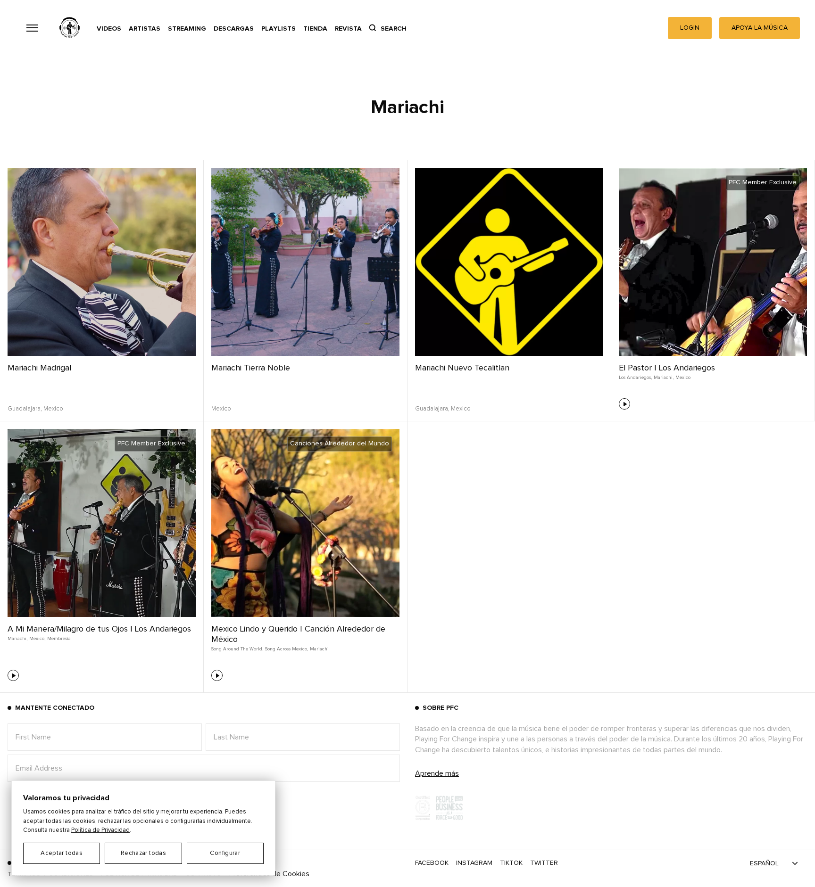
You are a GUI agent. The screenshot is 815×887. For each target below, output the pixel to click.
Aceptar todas (62, 853)
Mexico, (37, 638)
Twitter (544, 863)
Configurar (225, 853)
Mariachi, (664, 377)
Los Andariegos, (635, 377)
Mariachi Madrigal (39, 368)
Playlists (278, 28)
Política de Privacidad (100, 830)
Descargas (234, 28)
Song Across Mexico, (286, 649)
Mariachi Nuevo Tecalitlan (462, 368)
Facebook (432, 863)
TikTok (511, 863)
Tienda (315, 28)
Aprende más (437, 773)
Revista (348, 28)
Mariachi (319, 649)
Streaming (187, 28)
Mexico (682, 377)
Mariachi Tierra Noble (250, 368)
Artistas (144, 28)
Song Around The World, (237, 649)
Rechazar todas (143, 853)
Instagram (474, 863)
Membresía (59, 638)
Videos (109, 28)
